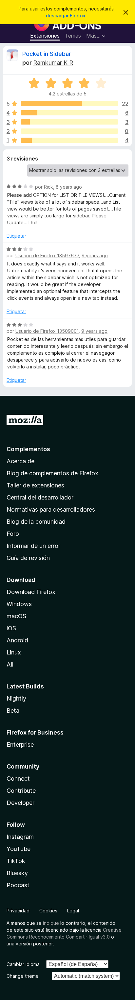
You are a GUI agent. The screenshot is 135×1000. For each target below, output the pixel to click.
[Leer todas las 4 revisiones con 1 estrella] (69, 140)
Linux (14, 652)
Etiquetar (16, 236)
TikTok (16, 860)
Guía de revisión (28, 557)
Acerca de (20, 461)
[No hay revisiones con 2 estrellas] (69, 131)
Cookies (48, 910)
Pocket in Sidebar (46, 53)
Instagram (20, 836)
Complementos (28, 449)
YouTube (18, 848)
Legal (73, 910)
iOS (11, 628)
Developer (20, 802)
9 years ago (95, 255)
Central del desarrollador (40, 497)
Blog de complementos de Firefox (52, 473)
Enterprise (20, 744)
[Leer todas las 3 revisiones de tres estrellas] (69, 122)
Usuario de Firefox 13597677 (47, 255)
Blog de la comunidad (36, 521)
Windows (19, 604)
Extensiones (45, 35)
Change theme (23, 976)
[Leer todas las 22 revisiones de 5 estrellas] (69, 103)
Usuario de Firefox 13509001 (47, 331)
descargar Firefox (66, 15)
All (10, 664)
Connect (18, 778)
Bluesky (17, 873)
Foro (13, 533)
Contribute (21, 790)
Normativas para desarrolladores (51, 509)
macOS (16, 616)
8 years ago (69, 187)
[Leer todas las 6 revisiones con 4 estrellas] (69, 112)
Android (17, 640)
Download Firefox (31, 591)
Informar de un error (33, 545)
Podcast (18, 885)
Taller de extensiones (35, 485)
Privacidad (18, 910)
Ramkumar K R (53, 62)
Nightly (16, 698)
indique (51, 923)
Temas (73, 35)
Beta (13, 710)
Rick (48, 187)
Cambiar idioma (23, 964)
